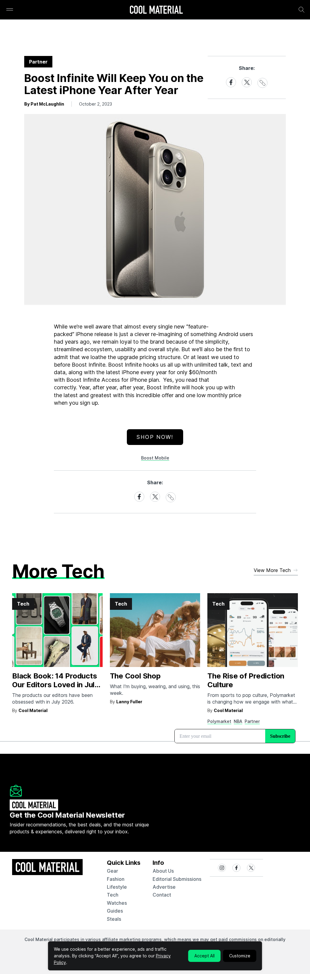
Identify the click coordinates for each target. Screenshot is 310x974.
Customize (239, 955)
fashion (115, 879)
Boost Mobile (155, 457)
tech (112, 895)
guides (115, 911)
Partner (252, 721)
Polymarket (219, 721)
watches (117, 903)
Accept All (204, 955)
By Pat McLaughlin (44, 103)
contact (162, 895)
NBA (238, 721)
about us (163, 871)
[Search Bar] (301, 9)
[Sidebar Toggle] (10, 10)
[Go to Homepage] (156, 10)
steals (114, 919)
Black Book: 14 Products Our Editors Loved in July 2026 (55, 685)
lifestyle (117, 887)
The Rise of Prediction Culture (245, 680)
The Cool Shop (135, 676)
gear (112, 871)
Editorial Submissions (177, 879)
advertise (164, 887)
